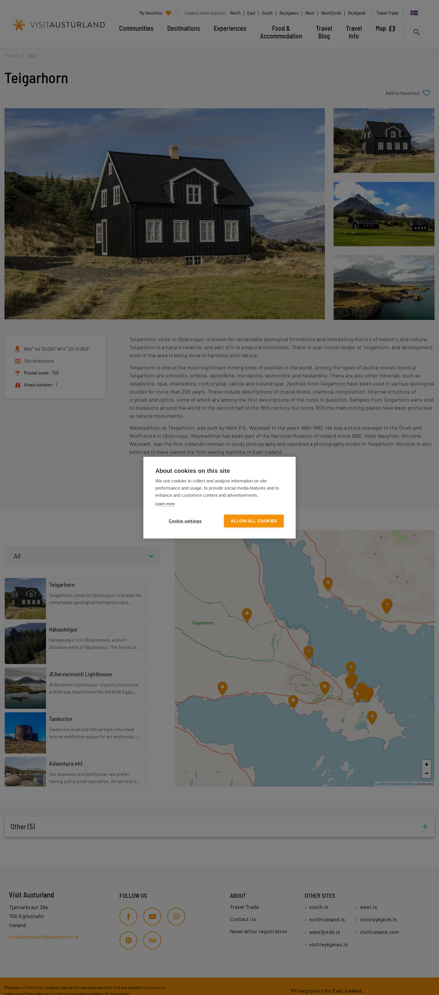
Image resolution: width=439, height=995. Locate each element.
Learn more (165, 504)
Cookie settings (185, 521)
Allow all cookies (254, 521)
